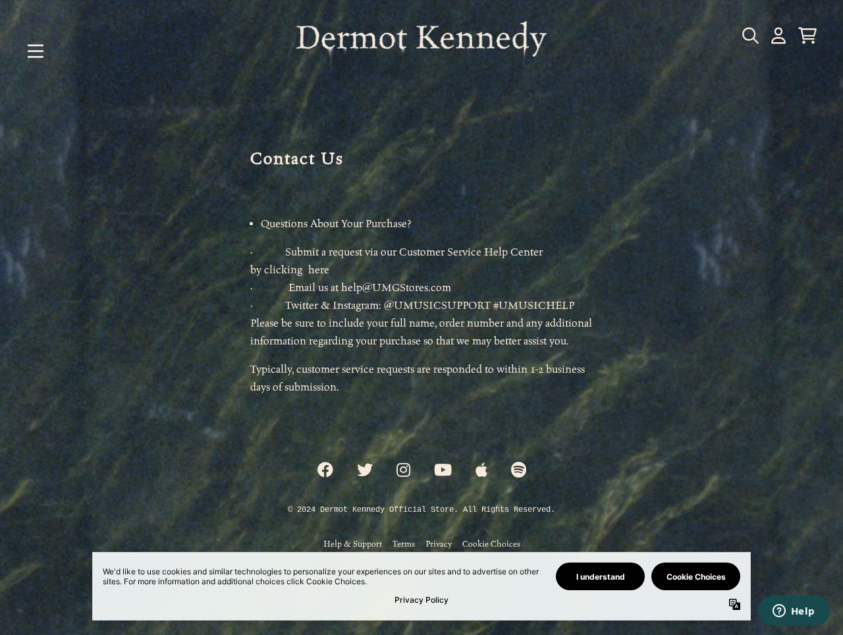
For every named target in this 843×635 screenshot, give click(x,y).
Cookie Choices (491, 544)
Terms (404, 544)
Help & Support (352, 544)
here (318, 269)
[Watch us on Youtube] (442, 471)
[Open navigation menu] (35, 51)
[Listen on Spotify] (519, 471)
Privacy (438, 544)
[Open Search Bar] (749, 35)
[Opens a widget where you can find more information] (793, 611)
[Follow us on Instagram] (403, 471)
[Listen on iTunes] (481, 471)
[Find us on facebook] (325, 471)
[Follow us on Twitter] (364, 471)
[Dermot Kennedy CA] (421, 51)
